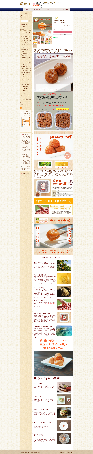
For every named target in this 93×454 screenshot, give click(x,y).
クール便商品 (25, 88)
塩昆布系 (24, 47)
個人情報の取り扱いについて (24, 452)
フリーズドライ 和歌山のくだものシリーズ (26, 72)
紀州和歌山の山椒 (26, 57)
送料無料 (24, 90)
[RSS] (21, 108)
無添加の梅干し (25, 44)
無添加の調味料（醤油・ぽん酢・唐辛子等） (26, 62)
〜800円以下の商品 (26, 99)
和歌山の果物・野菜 (26, 68)
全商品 (23, 26)
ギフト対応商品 (25, 84)
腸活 (23, 104)
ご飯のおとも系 (25, 49)
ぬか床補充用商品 (26, 36)
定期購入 (24, 93)
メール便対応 (25, 86)
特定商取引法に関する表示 (35, 452)
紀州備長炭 (24, 66)
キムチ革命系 (25, 38)
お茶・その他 (25, 76)
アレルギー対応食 (26, 79)
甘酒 (23, 51)
